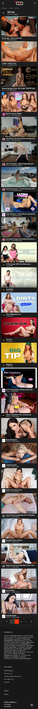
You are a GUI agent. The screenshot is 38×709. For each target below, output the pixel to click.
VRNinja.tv (4, 8)
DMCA (6, 694)
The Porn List (8, 673)
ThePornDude (8, 670)
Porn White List (9, 679)
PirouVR (6, 682)
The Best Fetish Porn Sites (12, 676)
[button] (35, 3)
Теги (11, 8)
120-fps (17, 8)
